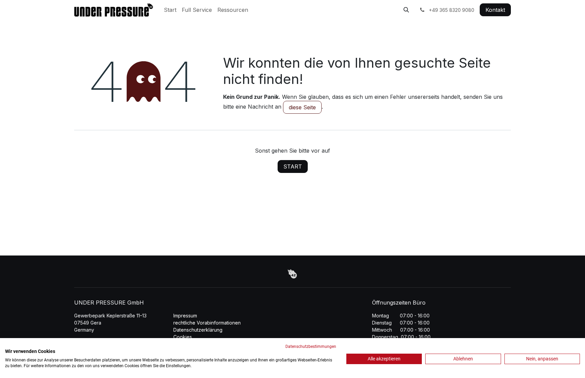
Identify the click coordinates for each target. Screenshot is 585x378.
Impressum (185, 315)
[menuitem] (170, 10)
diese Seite (302, 107)
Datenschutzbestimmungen (310, 346)
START (292, 166)
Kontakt (495, 9)
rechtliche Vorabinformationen (207, 323)
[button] (406, 10)
